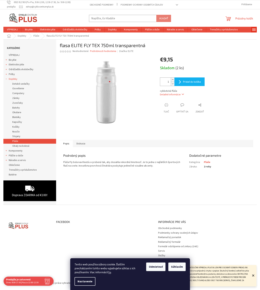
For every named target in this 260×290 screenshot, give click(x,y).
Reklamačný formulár (169, 242)
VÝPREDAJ (14, 55)
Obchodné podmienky (101, 4)
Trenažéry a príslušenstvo (23, 170)
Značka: (126, 51)
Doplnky (13, 79)
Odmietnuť (156, 267)
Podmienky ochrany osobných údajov (142, 4)
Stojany (16, 136)
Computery (18, 93)
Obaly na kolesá (20, 146)
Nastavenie (85, 281)
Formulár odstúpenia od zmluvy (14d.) (178, 246)
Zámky (15, 98)
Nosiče (16, 131)
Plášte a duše (16, 155)
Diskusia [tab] (80, 143)
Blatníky (16, 117)
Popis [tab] (66, 143)
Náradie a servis (17, 160)
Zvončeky (17, 103)
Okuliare (16, 112)
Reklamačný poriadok (169, 237)
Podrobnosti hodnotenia (103, 51)
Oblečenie (14, 165)
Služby (161, 255)
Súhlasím (177, 267)
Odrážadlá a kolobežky (21, 69)
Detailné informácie (170, 94)
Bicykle (12, 60)
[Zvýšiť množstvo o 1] (172, 80)
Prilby (12, 74)
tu (109, 272)
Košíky (15, 127)
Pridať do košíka (192, 81)
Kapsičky (17, 122)
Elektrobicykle (16, 64)
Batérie (13, 174)
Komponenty (16, 151)
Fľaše (15, 141)
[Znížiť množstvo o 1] (172, 84)
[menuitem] (12, 29)
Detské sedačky (21, 84)
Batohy (16, 108)
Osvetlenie (18, 88)
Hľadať (163, 18)
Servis (161, 251)
